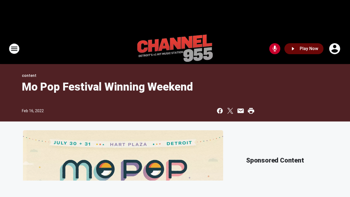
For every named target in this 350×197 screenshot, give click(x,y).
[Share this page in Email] (240, 111)
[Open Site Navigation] (14, 48)
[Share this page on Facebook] (220, 111)
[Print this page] (251, 111)
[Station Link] (175, 48)
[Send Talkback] (274, 48)
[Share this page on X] (230, 111)
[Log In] (335, 48)
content (29, 75)
